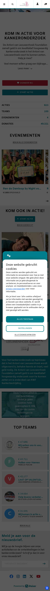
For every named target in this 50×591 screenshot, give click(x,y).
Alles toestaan (25, 319)
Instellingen (25, 328)
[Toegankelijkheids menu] (47, 588)
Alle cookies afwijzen (25, 335)
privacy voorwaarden (15, 289)
